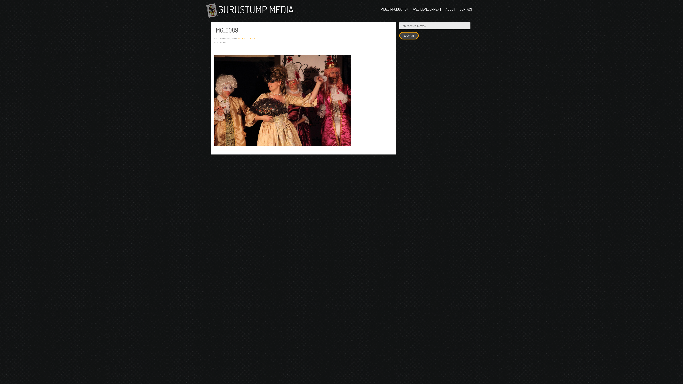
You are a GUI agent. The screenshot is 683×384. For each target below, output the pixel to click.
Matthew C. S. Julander (247, 38)
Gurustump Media (256, 9)
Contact (465, 9)
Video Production (395, 9)
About (450, 9)
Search (409, 36)
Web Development (427, 9)
